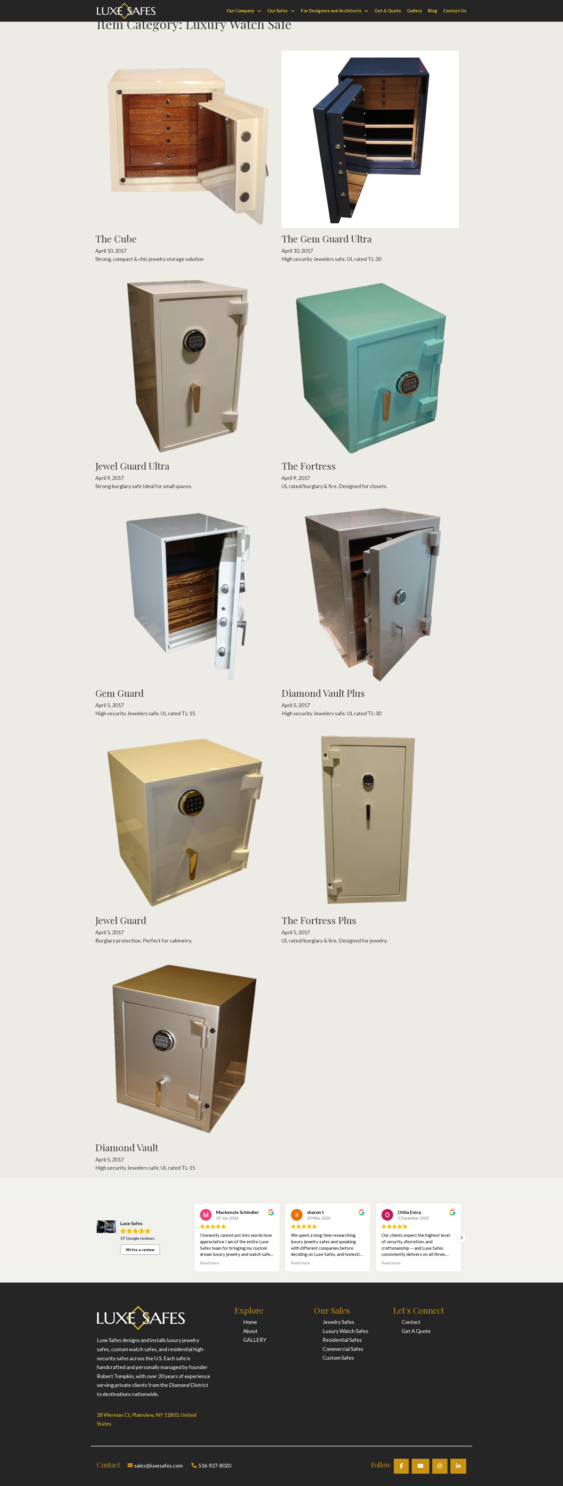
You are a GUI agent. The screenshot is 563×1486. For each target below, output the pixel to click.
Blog (432, 10)
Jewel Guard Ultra (132, 465)
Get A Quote (387, 10)
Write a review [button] (140, 1249)
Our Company (240, 10)
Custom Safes (338, 1357)
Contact (411, 1322)
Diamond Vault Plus (323, 693)
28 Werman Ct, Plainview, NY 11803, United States (146, 1419)
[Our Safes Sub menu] (293, 11)
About (250, 1331)
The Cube (116, 238)
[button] (461, 1237)
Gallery (414, 10)
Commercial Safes (343, 1349)
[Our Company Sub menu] (259, 11)
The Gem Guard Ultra (327, 238)
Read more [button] (209, 1263)
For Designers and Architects (331, 10)
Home (250, 1322)
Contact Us (454, 10)
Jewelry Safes (338, 1322)
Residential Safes (342, 1339)
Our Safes (277, 10)
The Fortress (309, 465)
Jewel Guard (120, 920)
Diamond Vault (126, 1147)
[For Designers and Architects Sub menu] (366, 11)
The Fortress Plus (319, 920)
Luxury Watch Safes (345, 1331)
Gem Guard (119, 693)
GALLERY (254, 1339)
